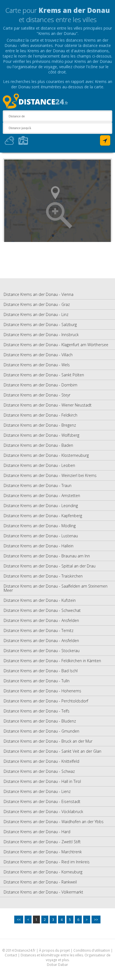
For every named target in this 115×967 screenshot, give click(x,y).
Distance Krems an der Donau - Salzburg (40, 324)
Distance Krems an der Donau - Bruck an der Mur (48, 741)
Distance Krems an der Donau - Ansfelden (41, 620)
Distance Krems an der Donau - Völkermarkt (43, 892)
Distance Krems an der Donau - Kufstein (40, 600)
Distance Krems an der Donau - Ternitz (38, 630)
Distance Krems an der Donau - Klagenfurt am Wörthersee (56, 344)
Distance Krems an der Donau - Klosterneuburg (46, 455)
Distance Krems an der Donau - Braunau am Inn (47, 556)
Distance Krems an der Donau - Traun (37, 485)
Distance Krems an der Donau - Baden (38, 445)
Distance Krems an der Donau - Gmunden (41, 731)
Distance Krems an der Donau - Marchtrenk (43, 851)
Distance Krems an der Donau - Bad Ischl (41, 670)
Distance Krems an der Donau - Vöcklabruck (43, 811)
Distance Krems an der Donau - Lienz (37, 791)
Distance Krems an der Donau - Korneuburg (43, 872)
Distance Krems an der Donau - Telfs (37, 711)
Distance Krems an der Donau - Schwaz (39, 771)
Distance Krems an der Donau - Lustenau (41, 535)
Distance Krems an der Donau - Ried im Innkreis (47, 861)
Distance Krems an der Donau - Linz (36, 314)
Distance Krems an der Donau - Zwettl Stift (42, 841)
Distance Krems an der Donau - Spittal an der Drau (49, 566)
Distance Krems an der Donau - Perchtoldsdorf (46, 701)
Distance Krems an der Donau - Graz (37, 304)
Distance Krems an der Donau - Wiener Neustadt (48, 405)
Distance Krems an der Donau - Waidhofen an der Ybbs (54, 821)
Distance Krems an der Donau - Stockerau (42, 650)
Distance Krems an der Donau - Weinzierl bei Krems (50, 475)
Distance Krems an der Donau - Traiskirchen (43, 576)
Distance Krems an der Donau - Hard (37, 831)
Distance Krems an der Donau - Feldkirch (40, 415)
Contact (11, 955)
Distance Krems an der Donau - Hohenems (42, 690)
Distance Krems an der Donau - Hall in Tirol (42, 781)
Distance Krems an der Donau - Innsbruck (41, 334)
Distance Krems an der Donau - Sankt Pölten (44, 374)
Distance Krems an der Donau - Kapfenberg (43, 515)
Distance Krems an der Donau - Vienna (38, 294)
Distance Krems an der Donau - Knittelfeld (41, 761)
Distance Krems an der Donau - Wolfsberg (41, 435)
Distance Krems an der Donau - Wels (37, 364)
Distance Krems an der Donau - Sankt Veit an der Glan (52, 751)
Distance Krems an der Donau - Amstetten (42, 495)
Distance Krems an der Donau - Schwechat (42, 610)
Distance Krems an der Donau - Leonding (41, 505)
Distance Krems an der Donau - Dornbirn (40, 385)
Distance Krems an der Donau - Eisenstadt (42, 801)
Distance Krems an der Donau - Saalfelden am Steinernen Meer (55, 588)
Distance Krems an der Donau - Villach (38, 354)
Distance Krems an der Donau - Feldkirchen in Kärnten (52, 660)
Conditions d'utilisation (92, 950)
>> (96, 919)
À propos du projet (54, 950)
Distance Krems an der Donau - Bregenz (40, 425)
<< (19, 919)
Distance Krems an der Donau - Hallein (38, 545)
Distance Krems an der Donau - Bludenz (40, 721)
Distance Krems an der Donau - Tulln (37, 680)
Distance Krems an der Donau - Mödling (40, 525)
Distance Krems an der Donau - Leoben (39, 465)
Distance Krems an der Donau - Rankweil (40, 882)
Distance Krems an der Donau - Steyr (37, 395)
